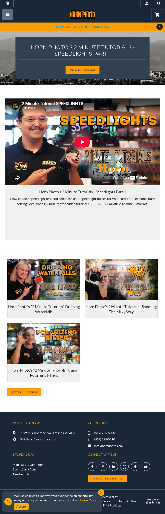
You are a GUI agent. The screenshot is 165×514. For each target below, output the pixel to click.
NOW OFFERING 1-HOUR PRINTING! (82, 27)
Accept (21, 506)
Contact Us (21, 474)
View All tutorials (82, 70)
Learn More (88, 500)
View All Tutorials (24, 392)
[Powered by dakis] (153, 501)
